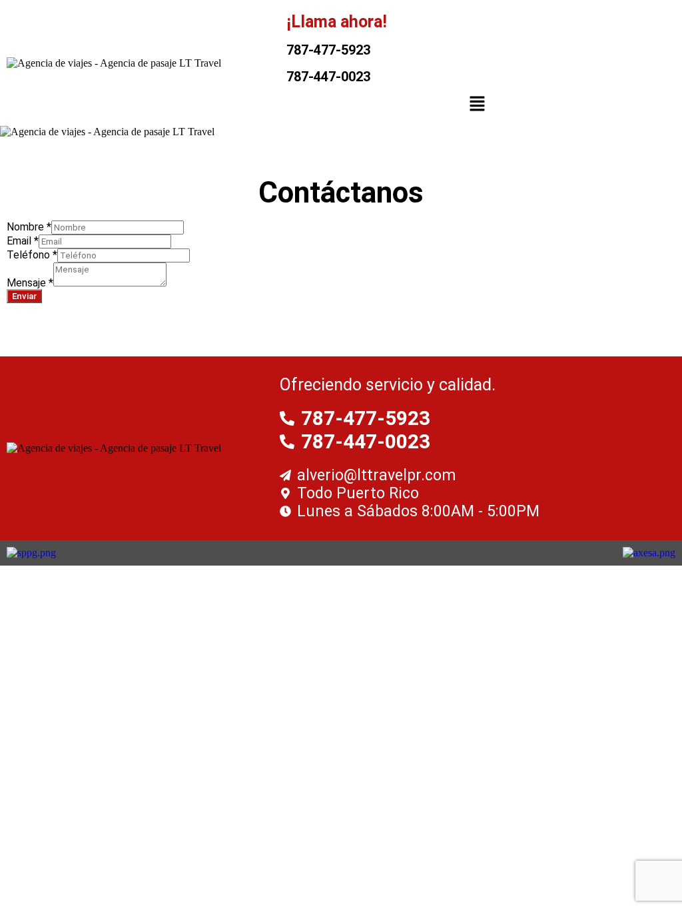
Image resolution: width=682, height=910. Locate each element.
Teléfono (32, 254)
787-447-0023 (328, 77)
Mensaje (30, 282)
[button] (477, 104)
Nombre (29, 227)
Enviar (24, 296)
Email (23, 240)
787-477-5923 (328, 50)
